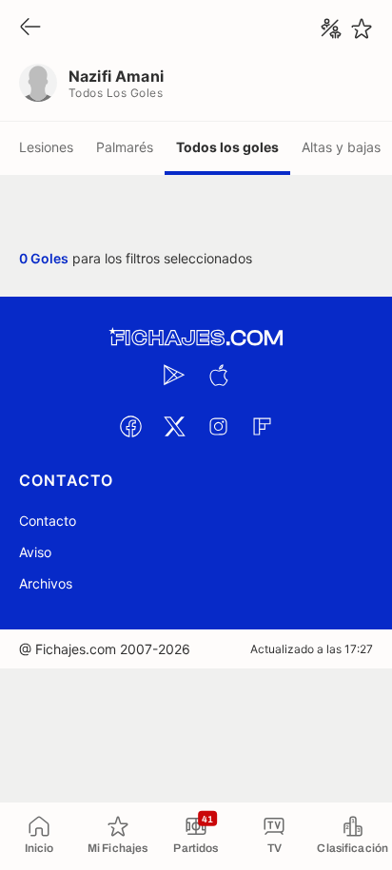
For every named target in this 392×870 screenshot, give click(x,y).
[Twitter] (174, 426)
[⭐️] (361, 28)
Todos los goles (227, 147)
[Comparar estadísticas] (331, 28)
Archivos (45, 583)
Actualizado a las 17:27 (311, 649)
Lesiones (46, 147)
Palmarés (124, 147)
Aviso (35, 552)
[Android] (174, 374)
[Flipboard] (261, 426)
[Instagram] (218, 426)
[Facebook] (130, 426)
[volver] (30, 28)
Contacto (47, 520)
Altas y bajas (341, 147)
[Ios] (218, 374)
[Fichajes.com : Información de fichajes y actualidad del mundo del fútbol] (196, 338)
